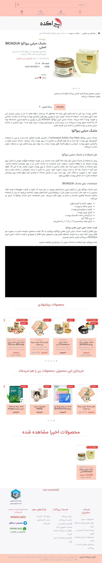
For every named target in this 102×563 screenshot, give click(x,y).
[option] (76, 63)
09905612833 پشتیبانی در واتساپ (18, 530)
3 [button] (79, 88)
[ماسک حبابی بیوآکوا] (86, 455)
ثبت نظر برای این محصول (26, 58)
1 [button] (73, 88)
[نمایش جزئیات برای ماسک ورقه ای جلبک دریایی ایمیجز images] (16, 394)
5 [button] (45, 361)
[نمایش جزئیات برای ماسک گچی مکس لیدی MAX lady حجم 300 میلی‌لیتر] (16, 328)
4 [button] (48, 361)
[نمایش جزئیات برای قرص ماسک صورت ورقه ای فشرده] (39, 328)
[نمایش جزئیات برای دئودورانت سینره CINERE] (39, 394)
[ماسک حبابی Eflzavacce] (63, 328)
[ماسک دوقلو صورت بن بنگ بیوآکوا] (86, 328)
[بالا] (99, 33)
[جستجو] (18, 5)
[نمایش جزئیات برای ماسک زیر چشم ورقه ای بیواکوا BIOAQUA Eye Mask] (63, 394)
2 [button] (76, 88)
